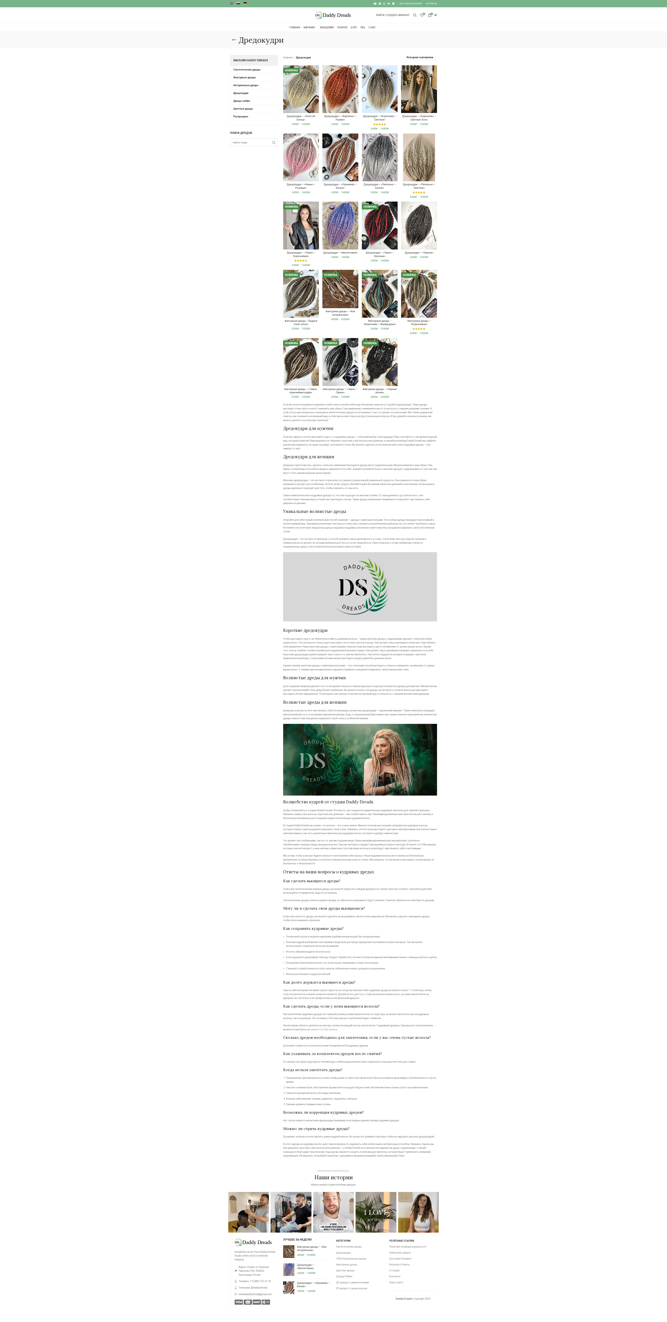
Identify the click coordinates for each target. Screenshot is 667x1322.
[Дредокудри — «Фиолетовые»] (288, 1269)
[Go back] (234, 39)
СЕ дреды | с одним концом (351, 1288)
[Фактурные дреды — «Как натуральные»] (288, 1251)
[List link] (256, 1271)
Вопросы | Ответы (399, 1264)
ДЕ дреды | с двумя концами (352, 1282)
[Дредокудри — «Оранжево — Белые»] (288, 1287)
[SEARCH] (274, 143)
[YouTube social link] (375, 3)
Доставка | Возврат (400, 1258)
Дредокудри (343, 1252)
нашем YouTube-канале (323, 1029)
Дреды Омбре (344, 1276)
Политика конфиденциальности (407, 1246)
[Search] (414, 15)
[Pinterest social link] (380, 3)
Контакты (394, 1276)
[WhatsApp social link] (384, 3)
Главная (288, 57)
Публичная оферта (400, 1252)
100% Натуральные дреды (351, 1258)
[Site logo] (333, 15)
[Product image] (301, 89)
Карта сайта (396, 1282)
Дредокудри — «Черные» (419, 252)
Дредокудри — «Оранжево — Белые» (313, 1285)
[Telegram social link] (393, 3)
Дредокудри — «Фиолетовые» (340, 252)
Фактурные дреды (346, 1264)
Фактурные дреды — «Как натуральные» (311, 1248)
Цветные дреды (345, 1270)
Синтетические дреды (349, 1246)
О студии (394, 1270)
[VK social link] (388, 3)
